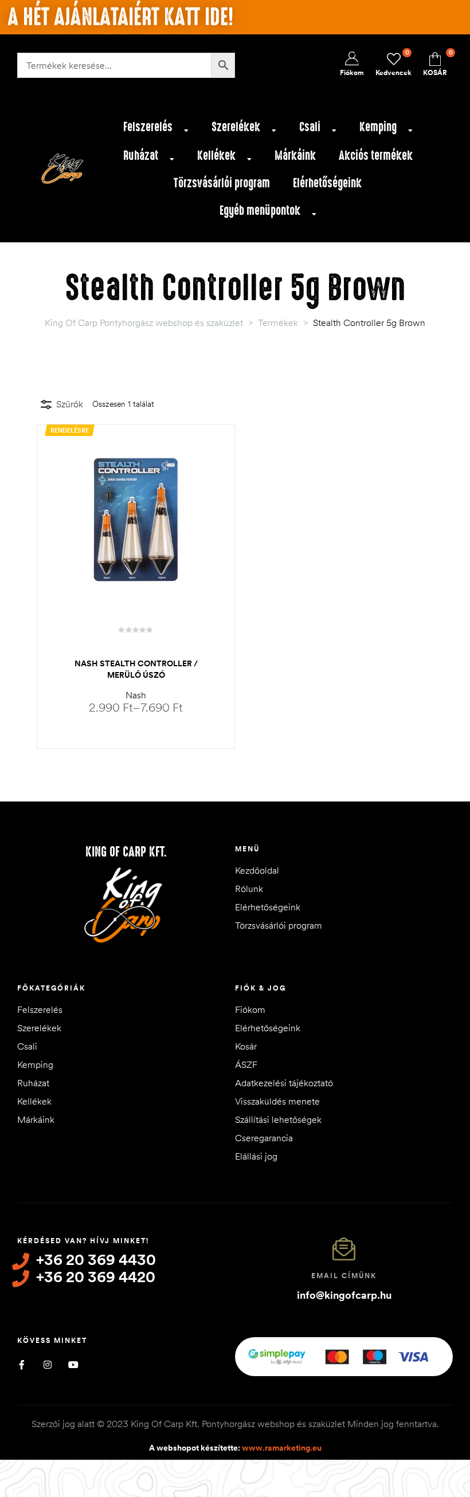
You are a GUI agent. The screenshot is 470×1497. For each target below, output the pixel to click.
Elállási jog (256, 1156)
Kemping (378, 126)
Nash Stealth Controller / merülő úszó (136, 669)
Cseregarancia (264, 1138)
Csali (309, 126)
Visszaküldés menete (277, 1101)
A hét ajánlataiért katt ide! (120, 17)
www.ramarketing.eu (282, 1448)
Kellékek (216, 155)
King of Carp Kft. (126, 851)
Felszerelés (148, 126)
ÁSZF (246, 1064)
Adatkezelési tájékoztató (284, 1083)
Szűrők (69, 404)
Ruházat (140, 155)
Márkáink (295, 155)
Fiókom (250, 1009)
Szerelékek (235, 126)
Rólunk (249, 888)
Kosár (246, 1046)
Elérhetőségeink (327, 183)
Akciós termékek (376, 155)
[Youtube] (73, 1364)
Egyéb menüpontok (260, 210)
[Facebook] (21, 1364)
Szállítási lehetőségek (278, 1119)
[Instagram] (47, 1364)
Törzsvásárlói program (222, 183)
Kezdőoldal (257, 870)
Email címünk (344, 1275)
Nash (136, 695)
